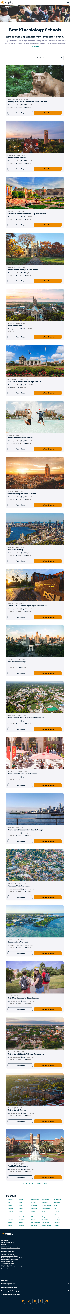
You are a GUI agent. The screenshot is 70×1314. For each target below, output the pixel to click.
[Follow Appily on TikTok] (40, 1301)
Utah (55, 1208)
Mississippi (34, 1208)
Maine (21, 1222)
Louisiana (22, 1219)
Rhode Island (46, 1222)
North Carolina (46, 1205)
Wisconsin (57, 1222)
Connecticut (11, 1217)
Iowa (20, 1211)
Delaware (10, 1219)
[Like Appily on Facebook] (35, 1301)
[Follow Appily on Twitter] (29, 1301)
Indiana (21, 1208)
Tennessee (57, 1202)
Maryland (21, 1225)
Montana (33, 1214)
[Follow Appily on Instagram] (23, 1301)
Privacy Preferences (6, 1268)
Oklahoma (45, 1214)
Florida (10, 1222)
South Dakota (57, 1199)
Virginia (56, 1214)
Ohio (43, 1211)
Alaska (9, 1202)
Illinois (21, 1205)
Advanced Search (59, 54)
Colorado (10, 1214)
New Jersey (34, 1225)
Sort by (32, 58)
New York (45, 1202)
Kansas (21, 1214)
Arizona (10, 1205)
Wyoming (56, 1225)
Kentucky (22, 1217)
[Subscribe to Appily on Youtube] (46, 1301)
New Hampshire (35, 1222)
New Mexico (45, 1199)
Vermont (56, 1211)
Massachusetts (35, 1199)
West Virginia (57, 1219)
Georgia (10, 1225)
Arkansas (10, 1208)
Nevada (33, 1219)
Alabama (10, 1199)
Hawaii (21, 1199)
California (10, 1211)
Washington (57, 1217)
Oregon (44, 1217)
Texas (55, 1205)
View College (20, 113)
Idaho (20, 1202)
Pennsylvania (46, 1219)
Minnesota (34, 1205)
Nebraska (33, 1217)
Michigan (33, 1202)
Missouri (33, 1211)
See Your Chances (48, 113)
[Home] (7, 2)
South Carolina (46, 1225)
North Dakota (46, 1208)
